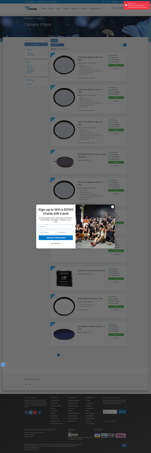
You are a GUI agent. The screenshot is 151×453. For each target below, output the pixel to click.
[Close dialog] (112, 206)
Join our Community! (55, 237)
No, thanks (55, 243)
